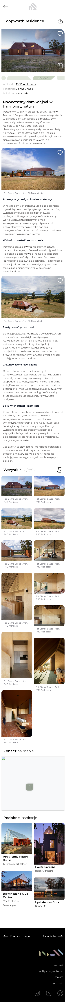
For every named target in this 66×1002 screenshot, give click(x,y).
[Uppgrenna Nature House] (16, 838)
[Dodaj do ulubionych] (60, 34)
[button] (33, 780)
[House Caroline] (49, 844)
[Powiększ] (33, 50)
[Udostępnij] (60, 21)
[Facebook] (37, 993)
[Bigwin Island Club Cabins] (16, 881)
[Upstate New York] (49, 888)
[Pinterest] (60, 993)
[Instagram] (49, 993)
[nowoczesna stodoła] (32, 6)
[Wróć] (5, 7)
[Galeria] (60, 66)
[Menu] (60, 7)
